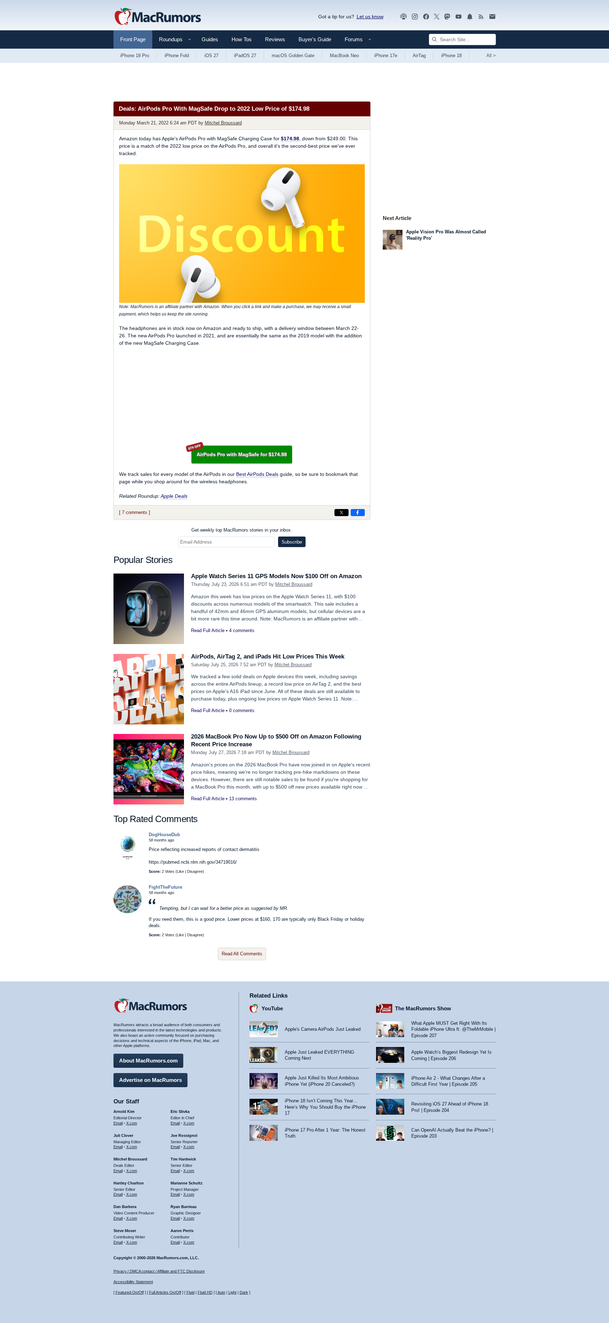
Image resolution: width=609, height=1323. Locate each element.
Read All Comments (242, 953)
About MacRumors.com (148, 1061)
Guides (210, 39)
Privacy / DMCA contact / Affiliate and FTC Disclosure (159, 1271)
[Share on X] (341, 512)
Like (180, 871)
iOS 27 (211, 55)
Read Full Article (207, 630)
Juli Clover (123, 1135)
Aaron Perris (182, 1231)
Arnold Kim (124, 1111)
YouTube (272, 1008)
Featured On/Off (130, 1292)
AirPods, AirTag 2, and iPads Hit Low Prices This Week (267, 656)
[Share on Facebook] (358, 512)
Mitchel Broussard (223, 122)
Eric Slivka (180, 1111)
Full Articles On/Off (165, 1292)
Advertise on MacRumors (150, 1080)
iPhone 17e (385, 55)
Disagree (195, 871)
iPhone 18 (451, 55)
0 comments (241, 710)
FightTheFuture (165, 887)
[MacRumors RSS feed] (481, 16)
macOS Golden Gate (293, 55)
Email (118, 1123)
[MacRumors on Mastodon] (447, 16)
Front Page (133, 39)
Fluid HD (205, 1292)
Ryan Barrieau (184, 1207)
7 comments (134, 512)
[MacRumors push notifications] (469, 16)
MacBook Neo (344, 55)
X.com (131, 1123)
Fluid (190, 1292)
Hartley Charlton (128, 1183)
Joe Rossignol (184, 1135)
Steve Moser (124, 1231)
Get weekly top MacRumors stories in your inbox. (241, 530)
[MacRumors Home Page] (157, 17)
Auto (221, 1292)
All (491, 55)
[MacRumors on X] (436, 16)
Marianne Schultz (187, 1183)
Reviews (275, 39)
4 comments (241, 630)
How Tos (242, 39)
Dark (244, 1292)
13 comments (243, 798)
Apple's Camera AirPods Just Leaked (323, 1029)
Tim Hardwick (183, 1159)
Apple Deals (174, 496)
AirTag (419, 55)
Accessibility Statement (133, 1282)
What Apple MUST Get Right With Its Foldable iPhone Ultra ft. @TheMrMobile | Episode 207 (453, 1029)
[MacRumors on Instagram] (414, 16)
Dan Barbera (124, 1207)
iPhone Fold (177, 55)
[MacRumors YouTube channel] (458, 16)
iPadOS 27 (245, 55)
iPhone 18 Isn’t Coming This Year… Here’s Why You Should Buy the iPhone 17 (325, 1107)
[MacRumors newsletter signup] (492, 16)
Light (232, 1292)
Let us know (370, 16)
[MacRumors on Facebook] (426, 16)
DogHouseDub (164, 834)
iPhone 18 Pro (134, 55)
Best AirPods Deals (257, 474)
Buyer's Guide (315, 39)
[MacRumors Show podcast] (403, 16)
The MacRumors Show (423, 1008)
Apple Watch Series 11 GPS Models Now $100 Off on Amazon (276, 576)
